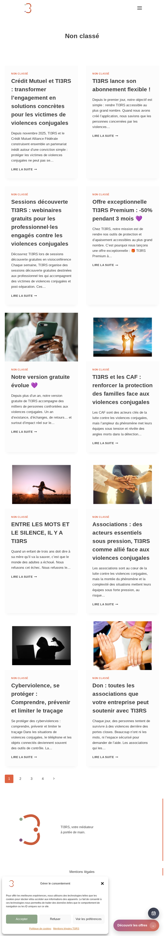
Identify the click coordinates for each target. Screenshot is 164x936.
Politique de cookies (40, 928)
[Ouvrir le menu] (139, 8)
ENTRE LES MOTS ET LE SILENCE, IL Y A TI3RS (40, 532)
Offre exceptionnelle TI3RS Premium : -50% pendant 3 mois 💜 (122, 210)
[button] (102, 883)
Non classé (19, 73)
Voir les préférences (89, 919)
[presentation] (41, 337)
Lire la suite (24, 169)
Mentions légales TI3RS (66, 928)
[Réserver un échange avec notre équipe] (153, 913)
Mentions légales (82, 872)
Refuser (55, 919)
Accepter (22, 919)
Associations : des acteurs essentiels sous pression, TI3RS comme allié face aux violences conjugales (121, 541)
